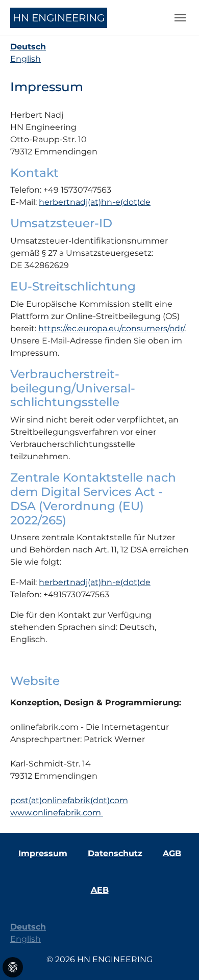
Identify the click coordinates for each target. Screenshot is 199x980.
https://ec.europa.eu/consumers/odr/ (111, 328)
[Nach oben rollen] (176, 957)
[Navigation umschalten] (180, 18)
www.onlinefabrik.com (55, 812)
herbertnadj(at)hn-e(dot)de (95, 202)
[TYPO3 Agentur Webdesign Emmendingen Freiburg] (102, 812)
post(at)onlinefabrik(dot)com (69, 800)
